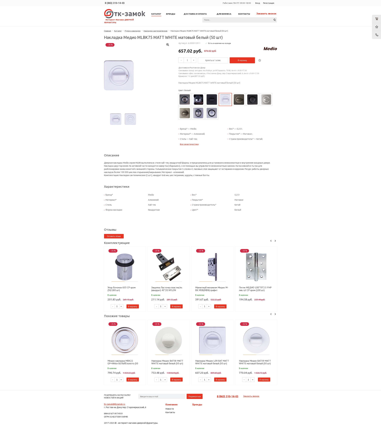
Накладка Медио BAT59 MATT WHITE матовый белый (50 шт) (255, 362)
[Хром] (198, 99)
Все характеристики (189, 144)
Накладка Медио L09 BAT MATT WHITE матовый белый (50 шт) (212, 362)
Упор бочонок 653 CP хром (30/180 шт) (122, 288)
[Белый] (225, 99)
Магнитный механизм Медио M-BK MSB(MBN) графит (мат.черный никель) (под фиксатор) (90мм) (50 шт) (211, 288)
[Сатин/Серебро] (212, 113)
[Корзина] (376, 19)
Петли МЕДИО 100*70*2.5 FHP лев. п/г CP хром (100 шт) (255, 288)
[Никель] (184, 99)
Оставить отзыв (114, 236)
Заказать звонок (266, 13)
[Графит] (239, 99)
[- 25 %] (124, 267)
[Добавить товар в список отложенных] (259, 60)
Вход (257, 3)
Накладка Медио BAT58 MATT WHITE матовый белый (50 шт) (167, 362)
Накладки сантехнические (155, 31)
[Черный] (212, 99)
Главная (107, 31)
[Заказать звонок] (376, 35)
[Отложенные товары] (376, 27)
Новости (169, 409)
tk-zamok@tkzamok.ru (114, 404)
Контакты (170, 412)
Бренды (197, 404)
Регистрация (268, 3)
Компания (171, 404)
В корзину (242, 60)
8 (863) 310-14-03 (115, 3)
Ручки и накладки (132, 31)
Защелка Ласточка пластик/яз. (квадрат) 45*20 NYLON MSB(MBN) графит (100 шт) (166, 288)
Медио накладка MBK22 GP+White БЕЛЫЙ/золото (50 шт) (123, 362)
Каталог (118, 31)
